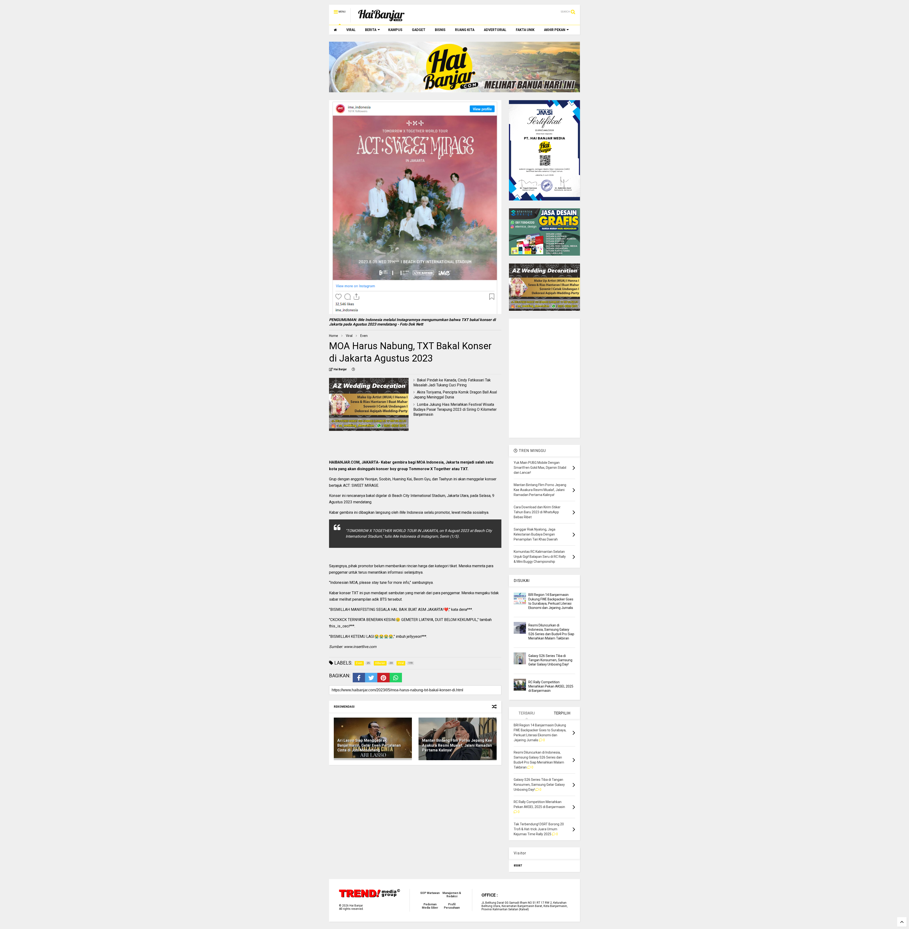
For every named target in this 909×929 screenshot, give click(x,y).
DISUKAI (522, 580)
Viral (349, 336)
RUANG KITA (464, 30)
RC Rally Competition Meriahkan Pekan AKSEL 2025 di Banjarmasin (550, 686)
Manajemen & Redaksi (451, 894)
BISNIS (440, 30)
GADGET (418, 30)
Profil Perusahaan (452, 906)
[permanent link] (353, 369)
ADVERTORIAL (495, 30)
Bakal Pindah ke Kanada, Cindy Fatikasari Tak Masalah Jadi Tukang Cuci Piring (452, 382)
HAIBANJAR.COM (344, 462)
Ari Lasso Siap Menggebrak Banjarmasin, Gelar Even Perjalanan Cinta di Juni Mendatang (369, 745)
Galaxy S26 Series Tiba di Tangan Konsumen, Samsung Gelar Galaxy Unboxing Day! (550, 660)
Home (333, 336)
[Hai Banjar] (381, 20)
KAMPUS (395, 30)
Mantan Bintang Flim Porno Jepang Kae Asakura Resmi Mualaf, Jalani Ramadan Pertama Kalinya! (457, 745)
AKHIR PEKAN (554, 30)
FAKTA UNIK (525, 30)
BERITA (370, 30)
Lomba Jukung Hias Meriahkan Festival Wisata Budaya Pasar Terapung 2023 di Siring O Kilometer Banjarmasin (455, 409)
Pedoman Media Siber (430, 906)
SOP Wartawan (430, 893)
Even (364, 336)
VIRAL (351, 30)
